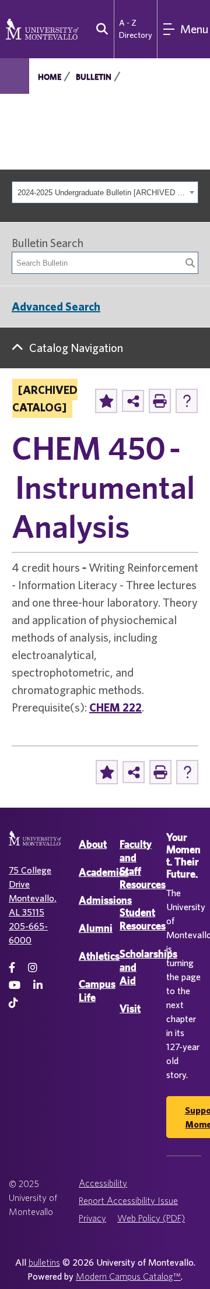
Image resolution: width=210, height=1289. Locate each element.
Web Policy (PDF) (151, 1218)
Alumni (96, 928)
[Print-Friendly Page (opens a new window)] (160, 401)
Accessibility (103, 1183)
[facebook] (12, 967)
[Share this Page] (133, 401)
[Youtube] (14, 985)
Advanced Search (56, 306)
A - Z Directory (135, 29)
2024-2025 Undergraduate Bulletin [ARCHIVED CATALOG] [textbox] (102, 192)
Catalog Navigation (76, 347)
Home (49, 77)
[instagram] (32, 967)
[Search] (190, 263)
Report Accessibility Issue (128, 1200)
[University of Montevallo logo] (42, 28)
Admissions (105, 900)
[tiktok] (13, 1002)
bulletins (44, 1262)
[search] (99, 29)
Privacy (92, 1218)
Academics (103, 872)
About (93, 844)
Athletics (99, 956)
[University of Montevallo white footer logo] (35, 845)
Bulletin (93, 77)
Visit (130, 1008)
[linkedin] (38, 985)
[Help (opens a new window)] (187, 401)
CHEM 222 (115, 707)
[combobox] (105, 192)
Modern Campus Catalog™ (128, 1276)
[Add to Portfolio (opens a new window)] (106, 401)
